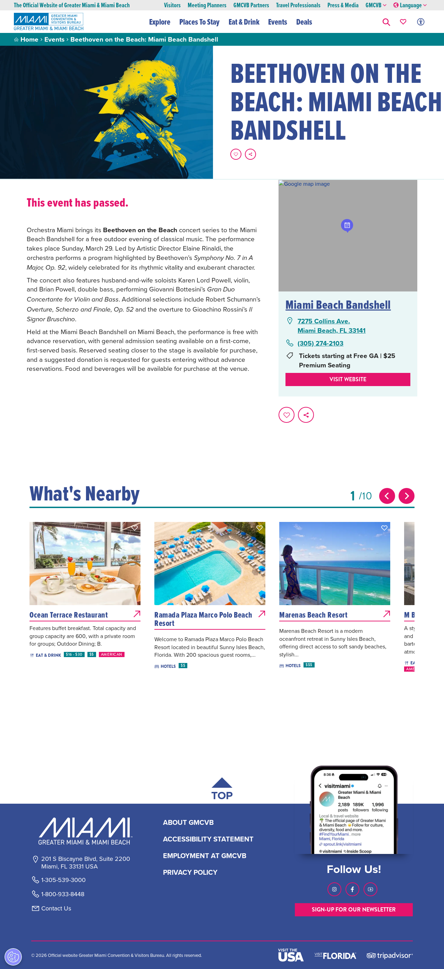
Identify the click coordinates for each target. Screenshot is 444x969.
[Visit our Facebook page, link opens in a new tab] (352, 889)
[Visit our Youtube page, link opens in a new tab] (370, 889)
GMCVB (374, 5)
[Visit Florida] (335, 955)
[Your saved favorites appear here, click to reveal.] (403, 21)
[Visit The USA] (291, 955)
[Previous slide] (387, 496)
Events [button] (277, 22)
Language (411, 5)
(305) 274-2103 (320, 343)
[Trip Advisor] (390, 955)
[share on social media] (250, 154)
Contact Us (56, 908)
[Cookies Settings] (13, 957)
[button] (386, 21)
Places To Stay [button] (199, 22)
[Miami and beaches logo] (85, 831)
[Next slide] (407, 496)
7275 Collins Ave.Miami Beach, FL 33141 (332, 325)
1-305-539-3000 (63, 880)
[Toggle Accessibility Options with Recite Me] (420, 21)
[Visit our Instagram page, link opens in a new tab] (334, 889)
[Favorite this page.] (235, 154)
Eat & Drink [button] (244, 22)
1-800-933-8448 (62, 894)
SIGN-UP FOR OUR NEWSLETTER (354, 910)
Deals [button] (304, 22)
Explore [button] (159, 22)
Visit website (348, 379)
